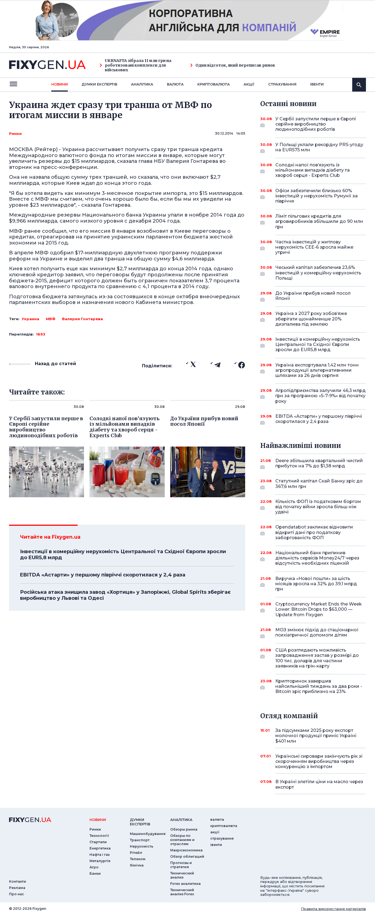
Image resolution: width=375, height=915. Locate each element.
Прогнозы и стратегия (181, 865)
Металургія (99, 861)
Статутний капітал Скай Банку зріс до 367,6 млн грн (319, 483)
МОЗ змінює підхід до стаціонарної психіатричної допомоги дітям (317, 632)
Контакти (17, 881)
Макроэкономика (186, 850)
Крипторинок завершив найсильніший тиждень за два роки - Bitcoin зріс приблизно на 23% (318, 686)
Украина (30, 319)
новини (59, 84)
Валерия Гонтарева (82, 319)
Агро (94, 867)
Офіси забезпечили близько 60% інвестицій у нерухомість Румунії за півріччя (316, 196)
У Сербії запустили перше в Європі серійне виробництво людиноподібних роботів (315, 124)
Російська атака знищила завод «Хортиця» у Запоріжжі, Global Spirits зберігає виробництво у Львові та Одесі (125, 595)
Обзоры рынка (183, 829)
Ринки (15, 133)
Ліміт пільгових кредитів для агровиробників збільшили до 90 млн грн (319, 221)
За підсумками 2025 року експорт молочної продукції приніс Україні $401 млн (315, 735)
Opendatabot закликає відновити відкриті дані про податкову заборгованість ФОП (314, 532)
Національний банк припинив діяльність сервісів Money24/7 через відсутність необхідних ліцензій (317, 558)
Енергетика (100, 848)
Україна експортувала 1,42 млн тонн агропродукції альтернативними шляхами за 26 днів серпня (317, 370)
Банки (95, 873)
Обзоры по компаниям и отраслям (182, 840)
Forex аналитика (185, 884)
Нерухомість (141, 846)
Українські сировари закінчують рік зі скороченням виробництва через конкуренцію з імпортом (318, 761)
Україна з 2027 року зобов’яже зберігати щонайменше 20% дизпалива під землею (311, 318)
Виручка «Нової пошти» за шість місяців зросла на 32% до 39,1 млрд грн (316, 584)
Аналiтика (142, 84)
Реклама (17, 888)
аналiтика (181, 819)
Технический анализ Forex (182, 892)
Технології (99, 836)
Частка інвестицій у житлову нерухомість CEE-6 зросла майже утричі (314, 247)
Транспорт (140, 840)
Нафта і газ (99, 855)
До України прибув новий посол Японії (313, 296)
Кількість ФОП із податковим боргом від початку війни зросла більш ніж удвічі (318, 507)
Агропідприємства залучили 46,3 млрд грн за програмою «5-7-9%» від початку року (320, 395)
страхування (282, 84)
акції (249, 84)
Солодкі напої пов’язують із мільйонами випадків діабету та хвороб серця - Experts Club (312, 170)
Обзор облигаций (187, 856)
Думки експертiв (99, 84)
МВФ (50, 319)
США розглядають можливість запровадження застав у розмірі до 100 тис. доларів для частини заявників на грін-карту (317, 658)
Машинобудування (148, 834)
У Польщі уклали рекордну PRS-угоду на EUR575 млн (319, 147)
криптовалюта (213, 84)
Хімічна (137, 865)
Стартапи (98, 842)
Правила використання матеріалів (333, 909)
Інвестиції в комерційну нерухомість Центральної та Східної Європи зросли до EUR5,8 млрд (123, 555)
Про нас (16, 894)
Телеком (137, 859)
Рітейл (136, 853)
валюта (175, 84)
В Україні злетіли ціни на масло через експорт (319, 784)
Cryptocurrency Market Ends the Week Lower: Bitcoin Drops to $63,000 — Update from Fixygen (318, 609)
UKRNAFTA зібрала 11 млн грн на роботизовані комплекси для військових (138, 65)
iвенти (317, 84)
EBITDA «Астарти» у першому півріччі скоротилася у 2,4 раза (102, 575)
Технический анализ (182, 875)
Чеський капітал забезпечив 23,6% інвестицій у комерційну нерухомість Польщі (318, 272)
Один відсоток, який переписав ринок (235, 65)
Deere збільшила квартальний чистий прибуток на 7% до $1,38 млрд (319, 463)
